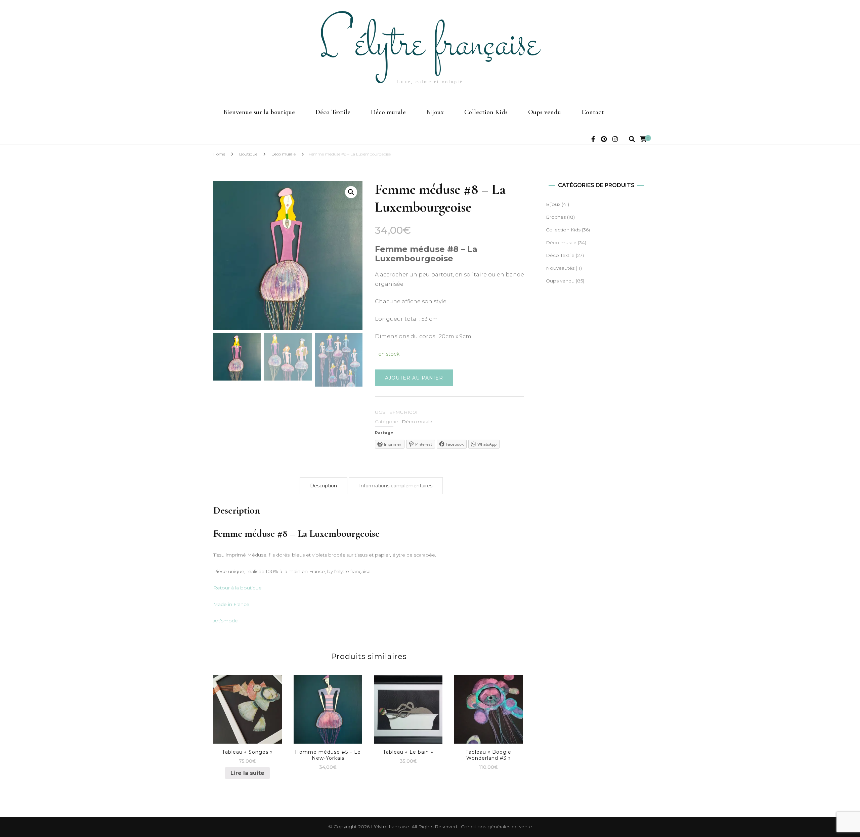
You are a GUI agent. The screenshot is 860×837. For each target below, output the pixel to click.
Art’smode (225, 621)
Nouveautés (560, 268)
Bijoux (435, 112)
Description (323, 486)
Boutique (248, 154)
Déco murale (388, 112)
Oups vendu (544, 112)
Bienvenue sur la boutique (259, 112)
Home (219, 154)
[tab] (323, 485)
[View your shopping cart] (643, 139)
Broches (556, 217)
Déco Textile (332, 112)
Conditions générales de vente (496, 827)
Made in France (231, 604)
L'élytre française (430, 46)
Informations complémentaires (395, 486)
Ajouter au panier (414, 378)
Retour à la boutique (237, 588)
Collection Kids (486, 112)
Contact (593, 112)
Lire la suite (247, 773)
